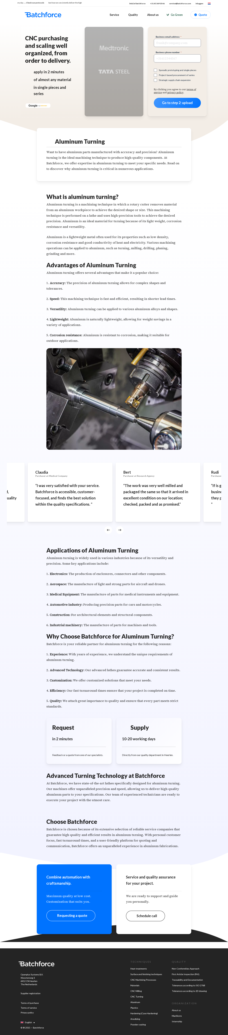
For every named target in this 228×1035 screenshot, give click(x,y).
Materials (134, 985)
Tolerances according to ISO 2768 (188, 985)
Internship (177, 1021)
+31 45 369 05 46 (157, 3)
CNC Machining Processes (143, 979)
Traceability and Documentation (187, 979)
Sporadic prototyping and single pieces (177, 70)
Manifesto (177, 1016)
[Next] (120, 530)
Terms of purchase (30, 1003)
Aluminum (135, 1002)
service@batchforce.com (180, 3)
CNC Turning (136, 996)
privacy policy (175, 92)
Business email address (168, 36)
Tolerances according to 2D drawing (189, 991)
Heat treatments (138, 968)
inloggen (199, 3)
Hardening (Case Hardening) (144, 1013)
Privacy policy (27, 1012)
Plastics (134, 1007)
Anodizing (135, 1019)
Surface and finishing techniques (146, 974)
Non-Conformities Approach (185, 968)
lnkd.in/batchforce (137, 3)
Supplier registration (30, 993)
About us (176, 1010)
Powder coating (138, 1024)
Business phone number (168, 52)
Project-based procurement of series (177, 75)
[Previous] (108, 530)
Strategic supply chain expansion (175, 80)
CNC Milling (136, 991)
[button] (70, 915)
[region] (114, 500)
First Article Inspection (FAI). (186, 974)
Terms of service (29, 1007)
